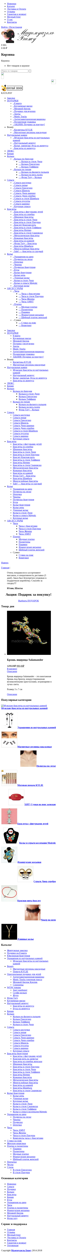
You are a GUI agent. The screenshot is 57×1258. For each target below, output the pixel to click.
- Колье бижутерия (22, 272)
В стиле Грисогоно (22, 1170)
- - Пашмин (24, 312)
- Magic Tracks (20, 116)
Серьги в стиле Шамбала (25, 431)
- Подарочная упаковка (24, 122)
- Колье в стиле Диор (23, 280)
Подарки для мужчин (23, 343)
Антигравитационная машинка (28, 351)
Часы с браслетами (28, 526)
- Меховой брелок (22, 108)
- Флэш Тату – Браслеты (25, 243)
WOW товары (14, 987)
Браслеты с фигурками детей (27, 444)
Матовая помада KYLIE (30, 785)
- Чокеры (17, 264)
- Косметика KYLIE (23, 130)
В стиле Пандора (21, 1172)
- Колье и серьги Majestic (25, 283)
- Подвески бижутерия (24, 267)
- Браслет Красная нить (24, 225)
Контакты (12, 22)
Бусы (15, 502)
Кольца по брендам (22, 391)
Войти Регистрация (11, 27)
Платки (16, 536)
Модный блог (14, 17)
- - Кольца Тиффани (28, 167)
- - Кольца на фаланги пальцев (34, 172)
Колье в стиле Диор (22, 513)
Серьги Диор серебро (23, 428)
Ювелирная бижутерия (18, 955)
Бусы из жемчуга (21, 1008)
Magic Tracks (19, 349)
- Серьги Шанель (21, 190)
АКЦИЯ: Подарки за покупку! (28, 357)
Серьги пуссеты (21, 433)
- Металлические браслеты (26, 235)
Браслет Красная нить (24, 457)
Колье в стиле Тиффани (25, 1109)
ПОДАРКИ (12, 100)
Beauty (10, 966)
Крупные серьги (21, 438)
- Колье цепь (19, 275)
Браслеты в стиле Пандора (26, 454)
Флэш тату (12, 1218)
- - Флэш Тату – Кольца (30, 177)
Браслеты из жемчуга (23, 380)
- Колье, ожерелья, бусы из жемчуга (30, 145)
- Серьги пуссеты (21, 201)
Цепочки (17, 494)
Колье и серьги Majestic (24, 515)
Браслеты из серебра (23, 446)
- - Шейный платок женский (33, 317)
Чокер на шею (48, 920)
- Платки (17, 304)
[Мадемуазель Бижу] (28, 42)
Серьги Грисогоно (22, 420)
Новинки (11, 3)
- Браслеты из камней (23, 241)
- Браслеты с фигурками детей (28, 211)
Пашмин (23, 544)
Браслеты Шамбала (22, 478)
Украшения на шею (22, 489)
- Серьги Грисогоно (22, 188)
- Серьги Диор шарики (24, 193)
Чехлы (10, 1164)
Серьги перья (19, 417)
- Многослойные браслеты (26, 248)
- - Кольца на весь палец (31, 174)
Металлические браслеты (25, 468)
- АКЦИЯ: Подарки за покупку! (29, 124)
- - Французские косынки (31, 315)
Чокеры (16, 497)
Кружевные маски (22, 338)
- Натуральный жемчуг (24, 143)
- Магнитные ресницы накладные (30, 132)
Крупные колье (20, 518)
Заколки (11, 98)
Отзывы (11, 11)
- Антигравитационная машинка (29, 119)
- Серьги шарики (21, 204)
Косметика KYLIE (22, 362)
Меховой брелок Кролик (25, 982)
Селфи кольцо (20, 992)
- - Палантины (26, 309)
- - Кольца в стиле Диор (30, 161)
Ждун (16, 995)
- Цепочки (18, 262)
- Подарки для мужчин (24, 111)
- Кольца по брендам (23, 159)
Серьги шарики (20, 436)
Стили (10, 1167)
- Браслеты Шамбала (23, 246)
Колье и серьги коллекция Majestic (37, 843)
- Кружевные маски (22, 106)
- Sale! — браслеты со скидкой (28, 251)
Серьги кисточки (21, 415)
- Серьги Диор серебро (24, 196)
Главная (5, 567)
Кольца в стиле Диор (29, 394)
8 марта (16, 335)
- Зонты (16, 114)
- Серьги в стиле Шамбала (26, 198)
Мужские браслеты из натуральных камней (24, 708)
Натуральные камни (17, 135)
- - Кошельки (25, 325)
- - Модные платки (28, 307)
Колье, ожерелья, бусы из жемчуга (30, 378)
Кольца (10, 156)
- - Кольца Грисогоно (29, 164)
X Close (5, 1255)
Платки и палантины (17, 1146)
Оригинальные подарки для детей (24, 974)
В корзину (12, 668)
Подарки (11, 1189)
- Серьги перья (20, 185)
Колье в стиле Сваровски (25, 1106)
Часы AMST (25, 534)
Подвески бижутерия (23, 499)
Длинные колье (20, 510)
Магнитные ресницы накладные (29, 364)
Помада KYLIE (20, 971)
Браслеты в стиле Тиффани (26, 460)
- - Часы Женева (26, 299)
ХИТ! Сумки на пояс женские (40, 804)
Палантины (24, 542)
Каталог (11, 6)
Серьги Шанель (20, 423)
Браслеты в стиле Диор (24, 452)
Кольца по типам (21, 401)
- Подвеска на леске (23, 259)
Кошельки (24, 557)
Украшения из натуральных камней (37, 727)
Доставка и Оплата (16, 9)
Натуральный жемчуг (23, 375)
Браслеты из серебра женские (27, 1061)
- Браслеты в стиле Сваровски (28, 233)
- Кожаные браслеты (23, 238)
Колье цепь (18, 507)
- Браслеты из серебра (23, 214)
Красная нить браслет (29, 900)
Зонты (16, 346)
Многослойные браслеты (25, 481)
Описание (12, 671)
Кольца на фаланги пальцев (32, 404)
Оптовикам (12, 1245)
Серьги (10, 180)
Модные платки (27, 539)
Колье (10, 254)
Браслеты (11, 209)
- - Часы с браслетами (29, 293)
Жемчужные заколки (17, 950)
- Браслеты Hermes (22, 230)
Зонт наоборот (20, 990)
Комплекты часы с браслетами (28, 1138)
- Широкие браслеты (23, 217)
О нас (10, 19)
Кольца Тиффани (27, 399)
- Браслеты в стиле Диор (25, 219)
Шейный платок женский (31, 550)
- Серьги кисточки (22, 182)
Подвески (18, 1122)
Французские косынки (30, 547)
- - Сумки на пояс (27, 322)
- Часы (16, 291)
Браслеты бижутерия (17, 1053)
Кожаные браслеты (22, 470)
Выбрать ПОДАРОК (28, 600)
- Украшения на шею (23, 256)
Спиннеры (18, 985)
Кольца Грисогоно (28, 396)
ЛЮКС (10, 151)
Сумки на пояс (26, 555)
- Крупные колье (21, 285)
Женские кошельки (16, 1143)
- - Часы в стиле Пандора (31, 296)
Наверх (4, 562)
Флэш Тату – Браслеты (24, 476)
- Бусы (16, 270)
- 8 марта (17, 103)
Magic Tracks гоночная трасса (27, 979)
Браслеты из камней (23, 473)
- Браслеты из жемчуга (24, 148)
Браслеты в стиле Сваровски (27, 465)
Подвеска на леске (22, 491)
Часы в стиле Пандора (30, 528)
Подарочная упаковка (23, 354)
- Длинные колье (21, 278)
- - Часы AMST (26, 301)
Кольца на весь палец (29, 407)
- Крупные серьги (22, 206)
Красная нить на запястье (25, 1059)
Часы (15, 523)
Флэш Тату (12, 998)
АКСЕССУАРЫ (15, 288)
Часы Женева (25, 531)
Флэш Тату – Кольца (29, 409)
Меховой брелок (21, 341)
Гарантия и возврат (16, 14)
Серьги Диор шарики (23, 425)
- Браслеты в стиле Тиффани (27, 227)
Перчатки (12, 1162)
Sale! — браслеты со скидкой (27, 483)
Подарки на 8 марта (17, 953)
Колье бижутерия (21, 505)
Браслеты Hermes (21, 462)
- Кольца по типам (22, 169)
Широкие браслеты (22, 449)
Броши (10, 153)
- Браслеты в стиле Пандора (27, 222)
